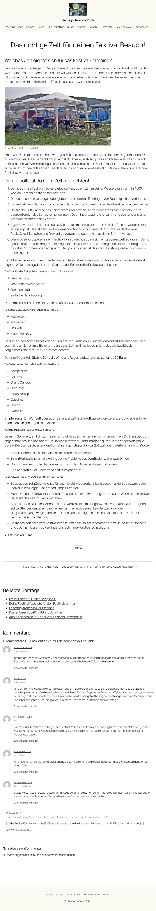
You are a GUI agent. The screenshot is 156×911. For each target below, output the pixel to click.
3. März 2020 (20, 678)
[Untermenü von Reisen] (98, 27)
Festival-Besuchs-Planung (29, 517)
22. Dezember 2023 (23, 782)
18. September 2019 (23, 647)
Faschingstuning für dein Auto (40, 566)
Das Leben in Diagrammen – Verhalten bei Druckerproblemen (97, 566)
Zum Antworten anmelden (26, 667)
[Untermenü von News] (45, 27)
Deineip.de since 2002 (78, 20)
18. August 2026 (13, 813)
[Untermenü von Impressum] (150, 27)
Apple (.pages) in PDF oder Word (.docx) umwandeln (45, 617)
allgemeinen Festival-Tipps (100, 513)
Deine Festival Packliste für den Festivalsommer (42, 603)
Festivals (78, 547)
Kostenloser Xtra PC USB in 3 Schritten (36, 612)
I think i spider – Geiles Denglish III (32, 599)
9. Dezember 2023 (22, 751)
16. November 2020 (23, 716)
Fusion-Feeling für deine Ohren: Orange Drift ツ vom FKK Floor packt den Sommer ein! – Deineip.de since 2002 (57, 817)
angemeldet (22, 855)
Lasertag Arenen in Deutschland (31, 608)
